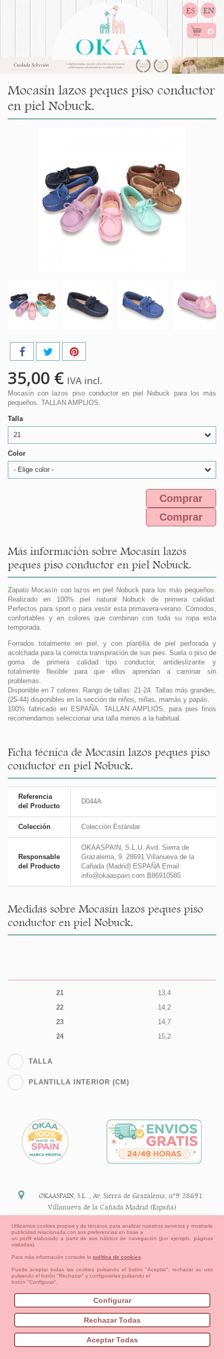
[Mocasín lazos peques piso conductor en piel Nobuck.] (32, 305)
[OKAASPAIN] (111, 27)
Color (18, 453)
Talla (16, 419)
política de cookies (117, 1257)
